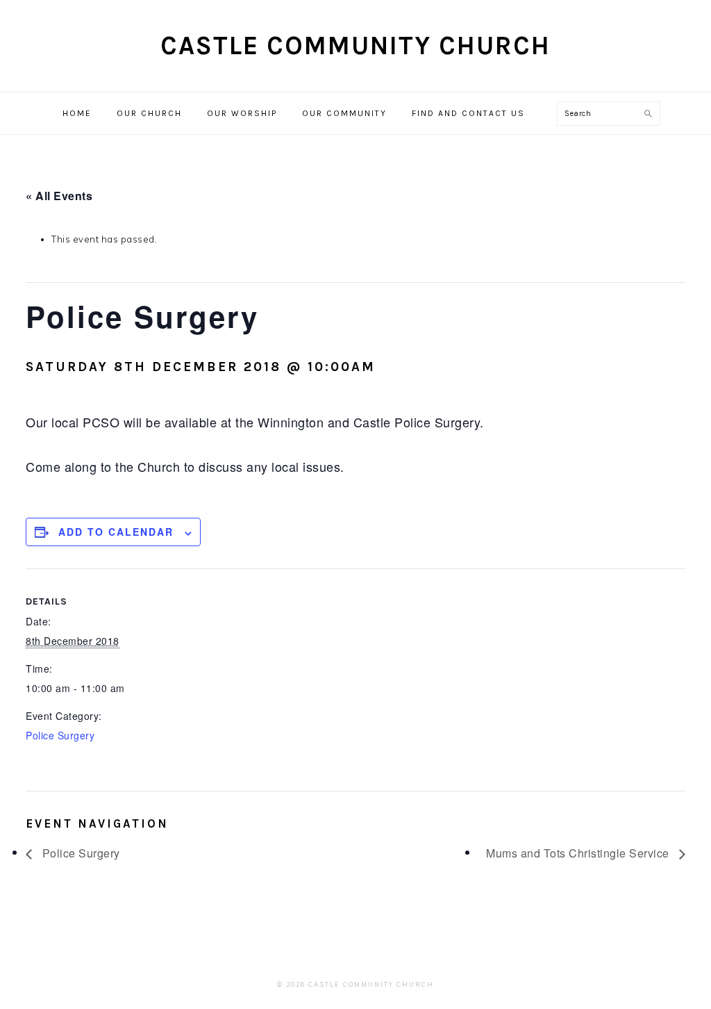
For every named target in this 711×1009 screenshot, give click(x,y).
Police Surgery (60, 735)
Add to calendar (116, 532)
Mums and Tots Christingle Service (579, 853)
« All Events (59, 196)
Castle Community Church (355, 45)
